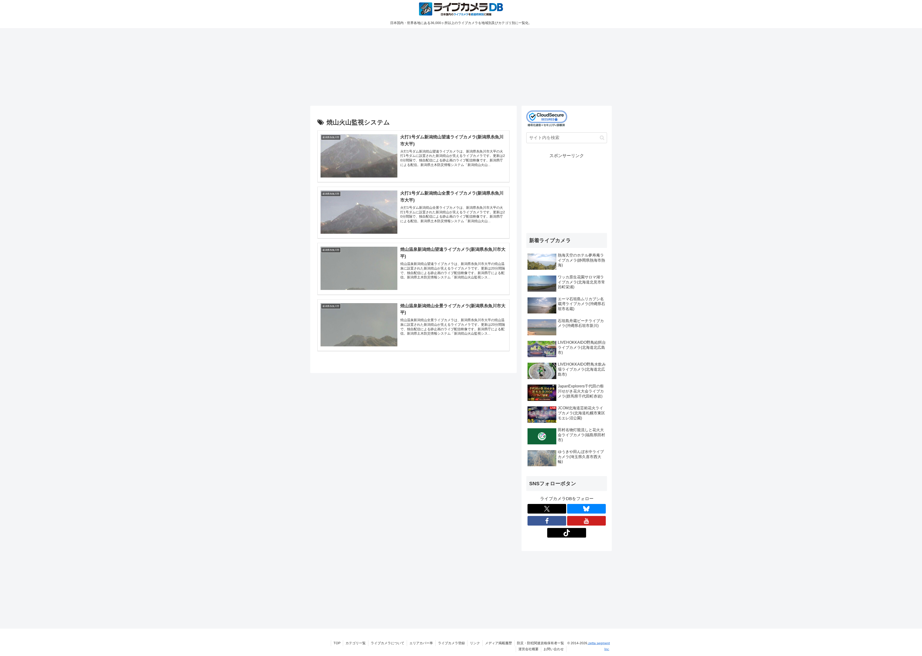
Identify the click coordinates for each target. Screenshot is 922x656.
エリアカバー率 (421, 643)
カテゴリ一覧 (356, 643)
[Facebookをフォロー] (547, 521)
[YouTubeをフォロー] (586, 521)
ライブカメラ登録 (451, 643)
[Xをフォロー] (547, 509)
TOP (337, 643)
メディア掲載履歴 (498, 643)
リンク (475, 643)
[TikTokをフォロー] (566, 533)
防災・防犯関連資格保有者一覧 (540, 643)
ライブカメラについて (387, 643)
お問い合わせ (554, 649)
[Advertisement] (454, 66)
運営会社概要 (528, 649)
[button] (602, 138)
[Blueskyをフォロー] (586, 509)
